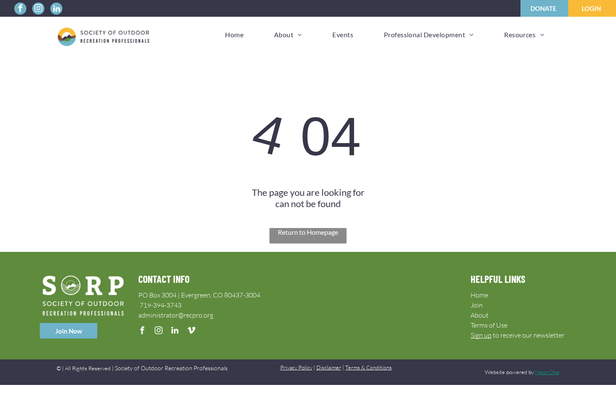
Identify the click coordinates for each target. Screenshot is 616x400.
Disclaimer (328, 367)
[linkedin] (56, 10)
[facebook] (20, 10)
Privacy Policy (296, 367)
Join (477, 305)
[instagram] (38, 10)
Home (479, 295)
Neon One (547, 372)
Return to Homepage (308, 232)
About (480, 315)
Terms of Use (489, 325)
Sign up (481, 335)
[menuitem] (234, 34)
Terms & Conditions (368, 367)
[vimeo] (191, 331)
